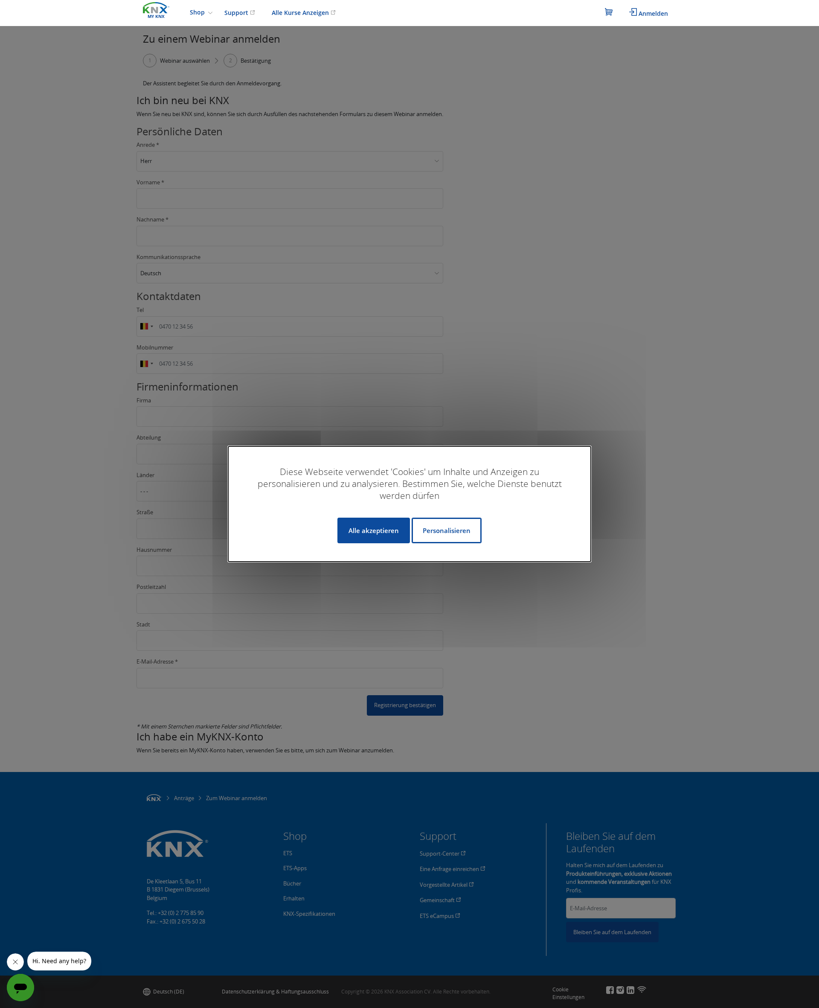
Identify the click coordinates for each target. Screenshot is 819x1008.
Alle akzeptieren (374, 530)
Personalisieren (446, 530)
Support (237, 13)
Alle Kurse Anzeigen (301, 13)
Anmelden (652, 13)
